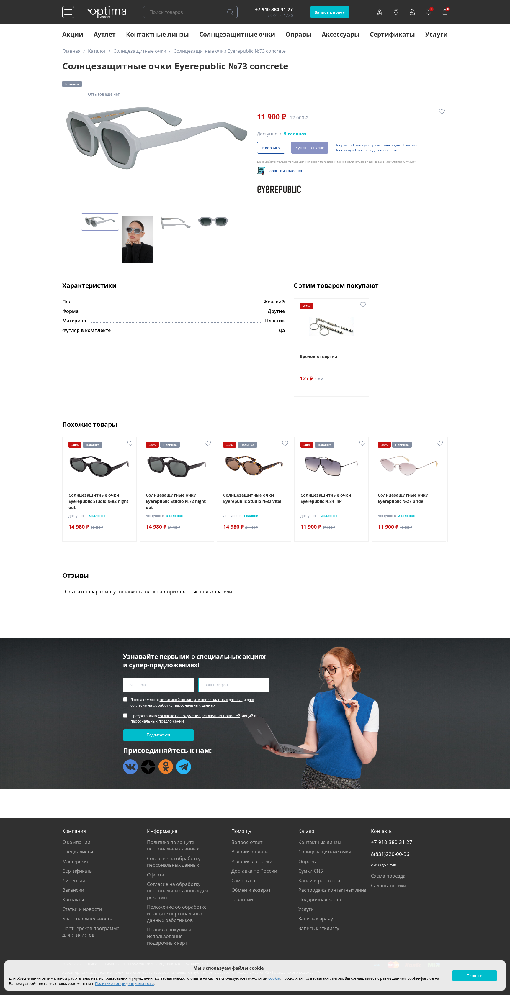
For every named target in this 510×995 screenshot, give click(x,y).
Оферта (155, 874)
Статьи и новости (82, 909)
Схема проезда (388, 876)
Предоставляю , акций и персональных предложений (193, 718)
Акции (72, 34)
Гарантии (242, 899)
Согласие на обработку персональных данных (173, 861)
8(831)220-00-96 (390, 854)
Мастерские (75, 861)
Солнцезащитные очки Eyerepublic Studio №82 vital (252, 498)
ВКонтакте (130, 766)
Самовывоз (244, 880)
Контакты (73, 899)
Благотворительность (87, 918)
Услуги (436, 34)
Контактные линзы (157, 34)
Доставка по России (254, 871)
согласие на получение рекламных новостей (199, 715)
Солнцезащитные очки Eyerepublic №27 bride (403, 498)
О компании (76, 842)
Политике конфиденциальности (124, 983)
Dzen (148, 766)
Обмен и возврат (251, 890)
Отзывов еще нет (104, 94)
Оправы (298, 34)
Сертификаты (392, 34)
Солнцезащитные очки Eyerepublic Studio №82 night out (98, 501)
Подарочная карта (319, 899)
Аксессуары (340, 34)
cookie (274, 978)
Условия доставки (251, 861)
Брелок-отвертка (318, 356)
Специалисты (77, 851)
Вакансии (73, 890)
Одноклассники (165, 766)
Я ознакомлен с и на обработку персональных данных (192, 702)
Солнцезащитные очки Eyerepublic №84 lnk (325, 498)
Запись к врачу (330, 12)
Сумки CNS (310, 871)
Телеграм (183, 766)
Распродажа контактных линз (332, 890)
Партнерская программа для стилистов (91, 931)
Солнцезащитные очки (237, 34)
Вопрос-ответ (246, 842)
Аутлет (105, 34)
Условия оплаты (250, 851)
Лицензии (73, 880)
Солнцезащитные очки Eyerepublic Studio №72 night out (176, 501)
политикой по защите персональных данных (201, 699)
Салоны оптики (388, 885)
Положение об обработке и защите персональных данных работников (177, 913)
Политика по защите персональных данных (173, 845)
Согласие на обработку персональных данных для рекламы (177, 891)
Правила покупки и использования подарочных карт (169, 936)
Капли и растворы (319, 880)
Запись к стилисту (318, 928)
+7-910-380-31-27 (274, 9)
